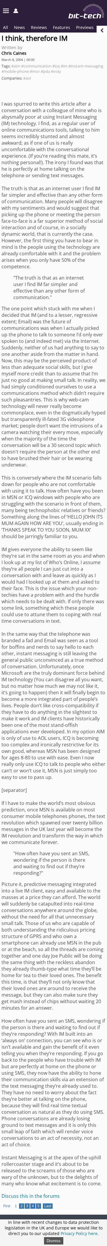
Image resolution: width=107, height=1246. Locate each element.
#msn (35, 71)
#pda (45, 71)
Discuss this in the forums (30, 1196)
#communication (36, 66)
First (6, 1206)
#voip (56, 71)
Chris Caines (13, 53)
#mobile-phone (15, 71)
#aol (27, 78)
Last (47, 1206)
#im (64, 66)
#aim (15, 66)
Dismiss (54, 1241)
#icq (56, 66)
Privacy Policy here (79, 1233)
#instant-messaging (85, 66)
